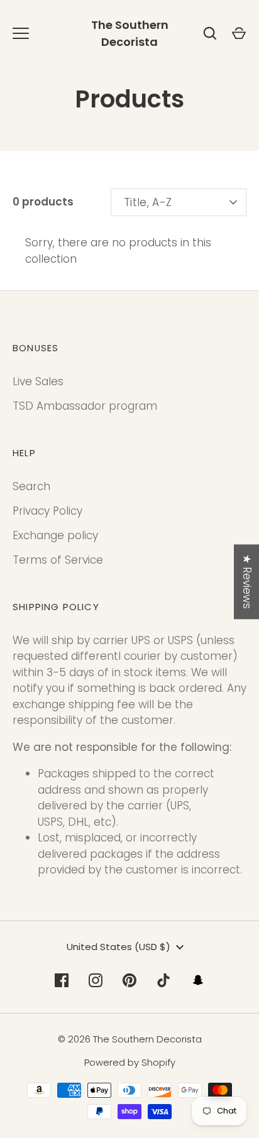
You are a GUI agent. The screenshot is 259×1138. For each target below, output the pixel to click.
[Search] (210, 33)
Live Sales (38, 381)
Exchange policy (55, 535)
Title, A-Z (148, 202)
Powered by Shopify (129, 1062)
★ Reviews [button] (247, 581)
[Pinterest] (129, 980)
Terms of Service (58, 559)
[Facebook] (61, 980)
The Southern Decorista (129, 33)
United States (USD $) (118, 946)
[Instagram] (95, 980)
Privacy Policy (47, 510)
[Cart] (239, 33)
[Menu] (21, 33)
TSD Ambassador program (85, 405)
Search (31, 486)
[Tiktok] (163, 980)
